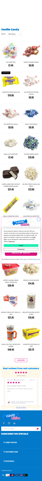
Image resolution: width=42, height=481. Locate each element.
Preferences (21, 249)
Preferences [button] (11, 241)
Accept (21, 245)
